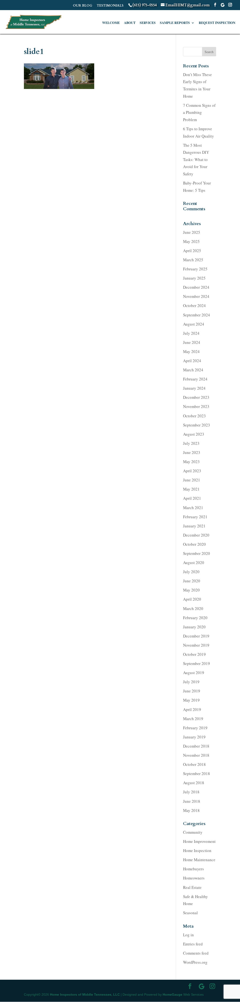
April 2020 (192, 599)
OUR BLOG (82, 6)
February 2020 (195, 617)
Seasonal (190, 912)
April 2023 (192, 470)
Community (192, 832)
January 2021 (194, 526)
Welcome (111, 23)
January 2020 (194, 627)
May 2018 (191, 810)
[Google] (223, 5)
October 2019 (194, 654)
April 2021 (192, 498)
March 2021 (193, 507)
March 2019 (193, 718)
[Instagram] (230, 5)
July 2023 (191, 443)
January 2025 (194, 278)
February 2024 (195, 379)
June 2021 (191, 480)
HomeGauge (172, 994)
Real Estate (192, 887)
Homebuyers (193, 868)
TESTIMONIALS (110, 6)
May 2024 (191, 351)
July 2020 (191, 571)
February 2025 (195, 269)
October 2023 (194, 415)
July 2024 (191, 333)
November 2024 (196, 296)
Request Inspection (217, 23)
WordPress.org (195, 962)
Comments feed (196, 953)
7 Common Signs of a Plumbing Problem (199, 112)
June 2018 (191, 801)
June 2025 (191, 232)
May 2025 (191, 241)
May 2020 (191, 590)
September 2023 (196, 425)
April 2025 (192, 250)
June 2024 (191, 342)
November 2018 (196, 755)
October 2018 (194, 764)
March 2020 (193, 608)
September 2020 (196, 553)
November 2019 (196, 645)
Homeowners (194, 878)
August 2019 (193, 672)
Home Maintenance (199, 859)
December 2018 (196, 746)
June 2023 (191, 452)
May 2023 (191, 461)
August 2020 (193, 562)
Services (148, 23)
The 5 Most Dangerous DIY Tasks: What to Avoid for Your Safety (196, 159)
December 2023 (196, 397)
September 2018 (196, 773)
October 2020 (194, 544)
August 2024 (193, 324)
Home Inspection (197, 850)
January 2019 (194, 737)
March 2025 (193, 259)
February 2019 (195, 727)
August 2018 (193, 782)
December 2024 (196, 287)
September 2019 (196, 663)
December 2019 (196, 636)
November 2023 (196, 406)
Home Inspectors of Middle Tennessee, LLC (85, 994)
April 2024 (192, 360)
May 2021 (191, 489)
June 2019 (191, 691)
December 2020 (196, 535)
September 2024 (196, 315)
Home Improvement (199, 841)
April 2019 (192, 709)
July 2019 (191, 681)
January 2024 (194, 388)
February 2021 (195, 516)
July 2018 (191, 792)
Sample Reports (175, 23)
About (129, 23)
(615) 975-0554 (144, 5)
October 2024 (194, 305)
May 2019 (191, 700)
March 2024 (193, 369)
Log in (188, 934)
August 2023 (193, 434)
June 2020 (191, 581)
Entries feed (193, 944)
